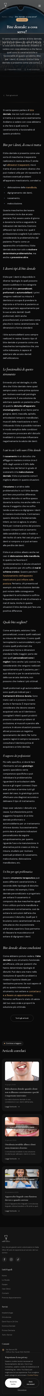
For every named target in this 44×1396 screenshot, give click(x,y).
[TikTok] (18, 1259)
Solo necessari (31, 1383)
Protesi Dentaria (8, 1330)
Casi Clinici (6, 1289)
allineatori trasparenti (18, 164)
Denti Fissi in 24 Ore (10, 1321)
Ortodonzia (22, 20)
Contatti (5, 1293)
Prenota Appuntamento (11, 1297)
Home (4, 17)
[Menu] (39, 5)
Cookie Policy (32, 1375)
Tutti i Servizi (7, 1335)
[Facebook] (4, 1259)
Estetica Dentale (8, 1326)
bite (32, 110)
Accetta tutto (13, 1383)
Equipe (4, 1284)
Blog (11, 17)
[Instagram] (11, 1259)
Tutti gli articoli (12, 95)
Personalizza (22, 1390)
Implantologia (7, 1313)
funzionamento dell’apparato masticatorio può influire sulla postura (18, 579)
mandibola (31, 187)
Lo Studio (6, 1280)
